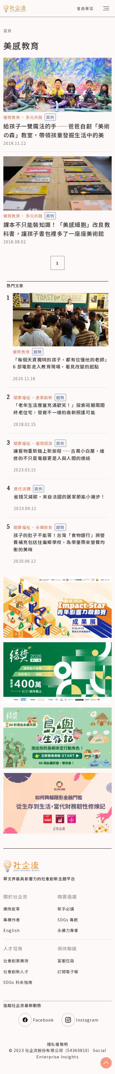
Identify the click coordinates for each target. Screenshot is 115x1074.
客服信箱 (66, 960)
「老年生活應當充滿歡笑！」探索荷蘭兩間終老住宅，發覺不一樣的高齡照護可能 (59, 409)
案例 (50, 117)
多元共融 (34, 117)
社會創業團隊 (16, 960)
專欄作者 (11, 919)
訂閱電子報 (68, 971)
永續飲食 (44, 527)
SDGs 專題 (68, 919)
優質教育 (11, 117)
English (11, 930)
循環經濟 (44, 443)
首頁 (7, 30)
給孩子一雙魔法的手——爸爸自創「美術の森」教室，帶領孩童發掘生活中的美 (56, 130)
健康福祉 (21, 397)
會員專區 (85, 8)
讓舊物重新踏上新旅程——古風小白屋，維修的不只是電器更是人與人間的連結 (59, 454)
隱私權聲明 (57, 1044)
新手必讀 (66, 909)
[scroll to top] (106, 1062)
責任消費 (22, 489)
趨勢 (37, 351)
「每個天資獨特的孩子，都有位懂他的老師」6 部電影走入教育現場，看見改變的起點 (60, 363)
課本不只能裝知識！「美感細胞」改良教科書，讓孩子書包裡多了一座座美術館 (56, 229)
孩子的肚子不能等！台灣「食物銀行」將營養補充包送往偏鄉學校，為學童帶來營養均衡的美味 (59, 542)
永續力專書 (68, 930)
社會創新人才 (16, 971)
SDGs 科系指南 (17, 982)
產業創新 (44, 397)
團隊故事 (11, 909)
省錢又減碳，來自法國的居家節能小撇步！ (59, 496)
